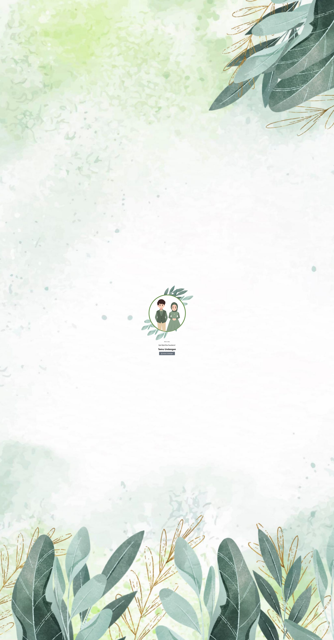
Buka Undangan (168, 353)
